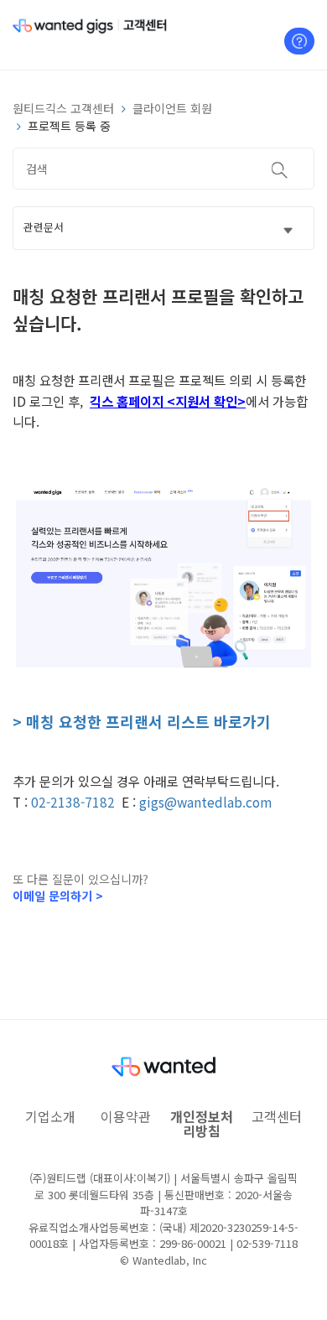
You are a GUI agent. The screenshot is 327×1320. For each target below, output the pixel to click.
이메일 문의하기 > (58, 895)
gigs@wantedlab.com (205, 802)
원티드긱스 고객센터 (63, 108)
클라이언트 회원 (172, 108)
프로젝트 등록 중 (69, 125)
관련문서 (43, 227)
